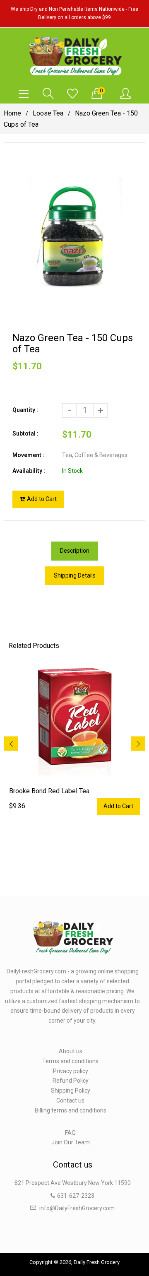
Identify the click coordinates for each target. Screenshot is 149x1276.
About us (70, 1051)
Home (12, 113)
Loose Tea (48, 113)
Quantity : (25, 410)
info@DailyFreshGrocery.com (77, 1208)
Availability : (28, 470)
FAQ (70, 1132)
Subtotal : (25, 433)
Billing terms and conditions (70, 1110)
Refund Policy (71, 1080)
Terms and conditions (70, 1061)
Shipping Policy (70, 1090)
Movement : (28, 455)
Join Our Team (70, 1142)
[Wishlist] (72, 94)
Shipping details (75, 575)
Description (74, 550)
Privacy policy (70, 1071)
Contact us (70, 1100)
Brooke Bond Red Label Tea (49, 791)
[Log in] (125, 94)
